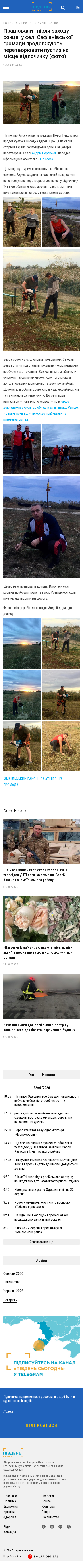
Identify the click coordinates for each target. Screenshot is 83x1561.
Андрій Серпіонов (44, 153)
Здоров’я (9, 1517)
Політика (9, 1501)
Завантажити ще (41, 1242)
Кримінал (9, 1512)
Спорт (46, 1512)
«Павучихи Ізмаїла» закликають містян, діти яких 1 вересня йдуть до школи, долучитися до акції (37, 952)
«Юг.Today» (46, 159)
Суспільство (48, 23)
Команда (9, 1532)
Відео (7, 1527)
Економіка (10, 1506)
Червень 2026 (13, 1291)
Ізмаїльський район (20, 779)
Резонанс (10, 1496)
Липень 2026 (12, 1282)
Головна (10, 23)
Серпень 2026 (13, 1273)
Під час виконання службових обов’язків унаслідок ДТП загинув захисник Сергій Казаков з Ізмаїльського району (35, 875)
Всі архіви (10, 1300)
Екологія (29, 23)
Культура (48, 1506)
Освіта (46, 1501)
